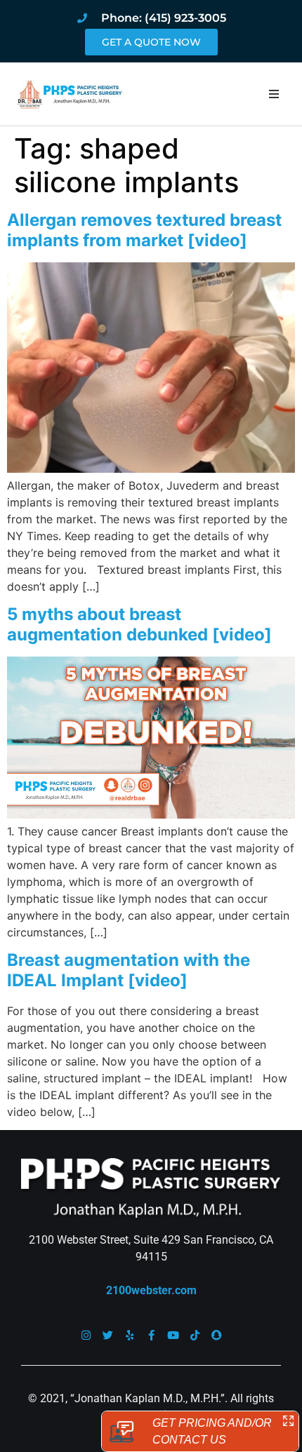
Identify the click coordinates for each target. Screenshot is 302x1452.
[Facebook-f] (151, 1335)
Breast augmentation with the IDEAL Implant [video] (128, 970)
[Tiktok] (195, 1335)
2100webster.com (151, 1290)
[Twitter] (108, 1335)
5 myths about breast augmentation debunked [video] (139, 624)
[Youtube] (173, 1335)
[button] (274, 94)
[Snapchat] (216, 1335)
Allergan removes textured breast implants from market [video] (144, 230)
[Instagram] (86, 1335)
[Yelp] (129, 1335)
